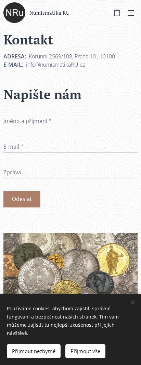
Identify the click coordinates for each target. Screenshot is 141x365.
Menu (131, 12)
